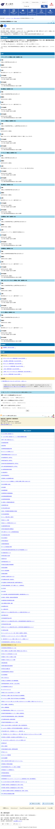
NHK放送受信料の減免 (6, 624)
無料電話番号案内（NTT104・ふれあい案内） (11, 683)
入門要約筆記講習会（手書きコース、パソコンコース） (13, 710)
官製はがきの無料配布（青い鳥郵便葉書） (10, 680)
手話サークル (4, 752)
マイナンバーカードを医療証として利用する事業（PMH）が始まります (16, 481)
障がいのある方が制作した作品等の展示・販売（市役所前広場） (14, 725)
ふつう (12, 397)
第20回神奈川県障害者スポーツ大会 (9, 647)
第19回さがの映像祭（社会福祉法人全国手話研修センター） (14, 737)
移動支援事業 (4, 573)
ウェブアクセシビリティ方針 (27, 808)
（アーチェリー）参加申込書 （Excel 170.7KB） (13, 366)
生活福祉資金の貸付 (6, 534)
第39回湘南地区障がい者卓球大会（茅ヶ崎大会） (11, 641)
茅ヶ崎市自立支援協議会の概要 (8, 793)
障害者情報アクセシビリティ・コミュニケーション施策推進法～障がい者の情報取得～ (19, 778)
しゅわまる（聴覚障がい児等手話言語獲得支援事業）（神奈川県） (15, 728)
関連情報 (3, 378)
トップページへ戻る (49, 803)
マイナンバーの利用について (7, 451)
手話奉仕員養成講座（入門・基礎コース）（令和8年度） (13, 585)
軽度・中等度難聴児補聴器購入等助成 (9, 511)
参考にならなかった (20, 397)
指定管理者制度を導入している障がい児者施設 (11, 766)
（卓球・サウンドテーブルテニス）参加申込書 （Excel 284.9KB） (17, 371)
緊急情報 (51, 5)
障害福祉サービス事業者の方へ (8, 769)
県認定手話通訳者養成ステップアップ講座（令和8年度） (13, 713)
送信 (27, 410)
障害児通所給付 (5, 540)
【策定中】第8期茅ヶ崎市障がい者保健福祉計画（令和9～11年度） (15, 790)
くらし (12, 18)
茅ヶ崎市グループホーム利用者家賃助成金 (10, 531)
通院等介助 (4, 558)
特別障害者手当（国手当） (7, 457)
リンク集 (50, 808)
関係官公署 (4, 743)
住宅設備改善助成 (5, 514)
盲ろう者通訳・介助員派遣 (7, 704)
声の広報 (4, 591)
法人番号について (18, 821)
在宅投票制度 (4, 674)
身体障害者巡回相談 (6, 499)
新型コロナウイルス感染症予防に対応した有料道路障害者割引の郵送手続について (18, 621)
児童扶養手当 (4, 472)
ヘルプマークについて (6, 689)
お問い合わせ (15, 823)
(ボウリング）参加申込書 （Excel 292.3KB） (12, 363)
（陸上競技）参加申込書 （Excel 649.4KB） (12, 361)
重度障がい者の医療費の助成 (7, 478)
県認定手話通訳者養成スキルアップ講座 (10, 722)
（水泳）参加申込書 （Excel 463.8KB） (11, 368)
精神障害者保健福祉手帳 (7, 448)
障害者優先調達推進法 (6, 775)
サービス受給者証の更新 (7, 546)
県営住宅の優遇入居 (6, 668)
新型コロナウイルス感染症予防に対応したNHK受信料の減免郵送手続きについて (18, 627)
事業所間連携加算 (5, 543)
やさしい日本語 (25, 2)
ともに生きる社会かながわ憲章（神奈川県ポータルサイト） (14, 781)
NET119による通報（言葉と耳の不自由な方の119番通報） (13, 695)
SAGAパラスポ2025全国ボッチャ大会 (9, 653)
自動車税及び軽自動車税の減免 (8, 600)
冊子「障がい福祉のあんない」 (8, 439)
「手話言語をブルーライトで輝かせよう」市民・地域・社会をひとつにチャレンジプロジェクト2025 (22, 734)
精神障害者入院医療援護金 (7, 493)
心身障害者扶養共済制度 (7, 469)
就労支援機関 (4, 757)
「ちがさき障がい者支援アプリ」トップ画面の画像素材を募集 (14, 436)
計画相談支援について (6, 552)
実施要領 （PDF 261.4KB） (9, 347)
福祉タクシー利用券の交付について (9, 522)
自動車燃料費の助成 (6, 525)
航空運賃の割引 (5, 615)
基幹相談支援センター (6, 561)
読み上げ (43, 2)
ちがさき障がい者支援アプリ (7, 433)
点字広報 (4, 588)
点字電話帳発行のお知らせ (7, 686)
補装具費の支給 (5, 505)
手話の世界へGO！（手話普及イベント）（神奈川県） (13, 731)
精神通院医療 (4, 490)
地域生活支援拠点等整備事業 (7, 564)
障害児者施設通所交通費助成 (7, 528)
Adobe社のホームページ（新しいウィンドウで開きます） (15, 386)
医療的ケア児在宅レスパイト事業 (8, 659)
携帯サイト (6, 808)
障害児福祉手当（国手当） (7, 460)
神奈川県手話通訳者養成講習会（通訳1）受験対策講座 (13, 716)
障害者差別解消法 (5, 772)
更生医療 (4, 487)
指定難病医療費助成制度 (7, 496)
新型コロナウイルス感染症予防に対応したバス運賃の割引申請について (16, 612)
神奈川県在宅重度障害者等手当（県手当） (10, 463)
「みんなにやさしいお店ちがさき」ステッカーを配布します (14, 740)
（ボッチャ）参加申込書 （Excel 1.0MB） (12, 374)
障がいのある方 (17, 18)
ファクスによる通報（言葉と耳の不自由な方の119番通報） (13, 698)
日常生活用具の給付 (6, 508)
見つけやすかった (7, 407)
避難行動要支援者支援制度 (7, 665)
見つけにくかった (22, 407)
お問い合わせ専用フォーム (6, 424)
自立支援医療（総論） (6, 484)
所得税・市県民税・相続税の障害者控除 (10, 597)
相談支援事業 (4, 567)
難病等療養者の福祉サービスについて (9, 454)
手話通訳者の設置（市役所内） (8, 579)
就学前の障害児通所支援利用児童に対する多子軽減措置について (14, 549)
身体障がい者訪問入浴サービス (8, 576)
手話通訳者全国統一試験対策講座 (8, 719)
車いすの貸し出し (5, 677)
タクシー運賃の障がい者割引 (7, 516)
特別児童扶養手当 (5, 475)
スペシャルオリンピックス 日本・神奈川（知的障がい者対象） (14, 633)
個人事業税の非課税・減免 (7, 603)
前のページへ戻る (36, 803)
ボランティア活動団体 (6, 754)
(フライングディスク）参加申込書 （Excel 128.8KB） (14, 358)
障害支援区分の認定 (6, 555)
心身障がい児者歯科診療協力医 (8, 502)
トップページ (8, 18)
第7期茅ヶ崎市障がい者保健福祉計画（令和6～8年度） (13, 787)
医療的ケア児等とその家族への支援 (9, 656)
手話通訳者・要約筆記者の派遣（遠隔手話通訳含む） (12, 582)
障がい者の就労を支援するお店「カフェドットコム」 (12, 760)
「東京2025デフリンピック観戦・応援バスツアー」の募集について (15, 638)
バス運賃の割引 (5, 609)
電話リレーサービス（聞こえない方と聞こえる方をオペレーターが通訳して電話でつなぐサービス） (21, 701)
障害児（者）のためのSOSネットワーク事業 (11, 692)
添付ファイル (4, 355)
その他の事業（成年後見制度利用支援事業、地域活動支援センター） (15, 594)
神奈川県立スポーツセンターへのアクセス (14, 381)
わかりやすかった (7, 402)
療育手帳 (4, 445)
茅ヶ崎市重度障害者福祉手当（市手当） (10, 466)
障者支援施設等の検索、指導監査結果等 (10, 749)
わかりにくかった (22, 402)
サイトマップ (14, 808)
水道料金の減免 (5, 630)
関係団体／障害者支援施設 (7, 763)
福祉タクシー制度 (5, 520)
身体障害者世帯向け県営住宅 (7, 671)
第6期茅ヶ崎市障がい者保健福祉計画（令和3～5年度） (13, 784)
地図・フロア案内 (5, 823)
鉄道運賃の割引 (5, 606)
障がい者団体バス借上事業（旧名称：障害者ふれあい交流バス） (14, 650)
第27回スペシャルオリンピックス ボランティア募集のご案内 (14, 635)
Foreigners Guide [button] (35, 2)
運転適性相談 (4, 662)
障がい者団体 (4, 746)
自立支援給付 (4, 537)
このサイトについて (41, 808)
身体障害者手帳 (5, 442)
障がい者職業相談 (5, 707)
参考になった (6, 397)
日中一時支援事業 (5, 570)
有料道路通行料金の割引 (7, 618)
